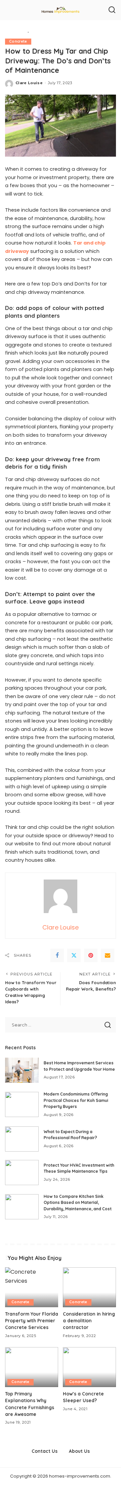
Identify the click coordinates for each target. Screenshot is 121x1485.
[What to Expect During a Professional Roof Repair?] (22, 1139)
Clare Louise (29, 83)
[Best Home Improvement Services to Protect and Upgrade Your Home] (22, 1070)
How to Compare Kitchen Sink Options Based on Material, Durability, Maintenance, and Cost (78, 1202)
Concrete (18, 41)
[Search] (112, 10)
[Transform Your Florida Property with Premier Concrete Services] (31, 1287)
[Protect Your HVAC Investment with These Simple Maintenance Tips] (22, 1172)
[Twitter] (74, 955)
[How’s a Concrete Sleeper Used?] (89, 1367)
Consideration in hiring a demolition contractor (89, 1320)
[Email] (107, 955)
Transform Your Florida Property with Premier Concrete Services (31, 1320)
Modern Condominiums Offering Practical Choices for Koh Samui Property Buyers (76, 1100)
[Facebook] (57, 955)
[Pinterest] (90, 955)
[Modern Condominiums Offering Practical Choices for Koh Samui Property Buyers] (22, 1104)
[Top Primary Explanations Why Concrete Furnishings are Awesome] (31, 1367)
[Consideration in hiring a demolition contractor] (89, 1287)
